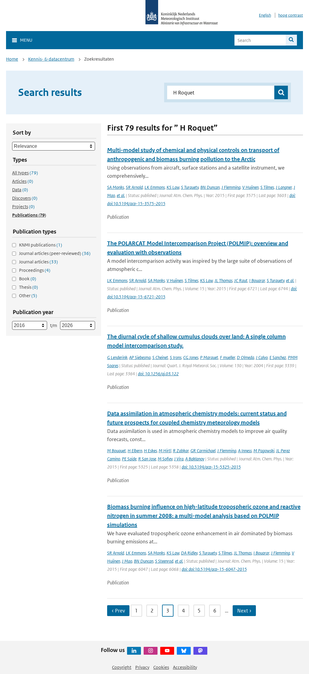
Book (27, 278)
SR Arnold (134, 187)
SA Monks (115, 187)
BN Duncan (210, 187)
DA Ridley (189, 553)
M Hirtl (165, 450)
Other (28, 295)
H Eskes (150, 450)
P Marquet (209, 357)
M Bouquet (116, 450)
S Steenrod (164, 561)
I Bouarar (257, 280)
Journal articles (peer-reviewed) (55, 253)
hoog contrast (290, 15)
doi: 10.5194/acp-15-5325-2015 (211, 467)
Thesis (28, 287)
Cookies (161, 667)
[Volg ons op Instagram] (150, 651)
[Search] (291, 40)
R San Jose (147, 459)
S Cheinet (160, 357)
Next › (244, 610)
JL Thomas (223, 280)
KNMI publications (40, 245)
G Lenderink (117, 357)
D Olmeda (245, 357)
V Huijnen (250, 187)
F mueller (227, 357)
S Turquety (190, 187)
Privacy (142, 667)
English (265, 15)
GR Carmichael (202, 450)
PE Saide (129, 459)
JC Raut (240, 280)
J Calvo (262, 357)
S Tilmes (267, 187)
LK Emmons (155, 187)
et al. (121, 195)
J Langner (284, 187)
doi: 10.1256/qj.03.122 (158, 374)
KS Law (173, 187)
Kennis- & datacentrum (51, 59)
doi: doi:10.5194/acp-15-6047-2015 (214, 569)
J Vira (178, 459)
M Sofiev (165, 459)
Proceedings (34, 270)
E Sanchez (277, 357)
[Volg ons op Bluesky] (184, 651)
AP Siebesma (140, 357)
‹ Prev (118, 610)
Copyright (121, 667)
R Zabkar (181, 450)
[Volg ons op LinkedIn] (134, 651)
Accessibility (185, 667)
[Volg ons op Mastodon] (200, 651)
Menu (26, 40)
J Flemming (231, 187)
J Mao (127, 561)
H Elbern (135, 450)
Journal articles (38, 262)
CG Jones (190, 357)
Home (12, 59)
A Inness (245, 450)
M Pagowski (263, 450)
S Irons (175, 357)
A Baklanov (194, 459)
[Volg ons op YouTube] (167, 651)
